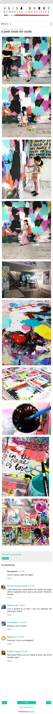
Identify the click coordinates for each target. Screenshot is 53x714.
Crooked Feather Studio (17, 586)
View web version (26, 707)
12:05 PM (20, 637)
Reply (9, 578)
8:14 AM (24, 651)
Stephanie (11, 637)
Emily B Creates (13, 651)
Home (27, 702)
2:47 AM (21, 571)
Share (5, 558)
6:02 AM (31, 586)
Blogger (31, 712)
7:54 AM (21, 605)
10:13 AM (22, 622)
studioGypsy (12, 622)
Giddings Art (12, 605)
